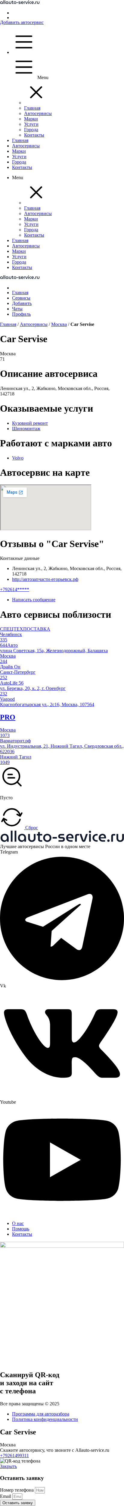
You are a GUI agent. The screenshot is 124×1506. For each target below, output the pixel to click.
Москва (59, 324)
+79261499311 (14, 1455)
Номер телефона (17, 1490)
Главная (8, 324)
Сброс (31, 827)
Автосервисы (34, 324)
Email (6, 1496)
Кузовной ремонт (30, 423)
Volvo (17, 457)
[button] (36, 102)
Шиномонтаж (26, 428)
